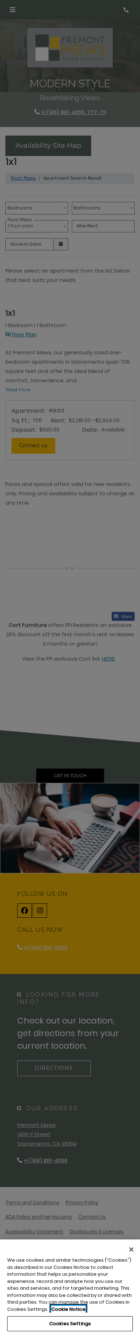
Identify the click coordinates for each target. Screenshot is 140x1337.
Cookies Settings (70, 1323)
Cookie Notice (68, 1309)
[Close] (131, 1249)
